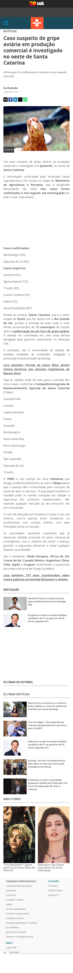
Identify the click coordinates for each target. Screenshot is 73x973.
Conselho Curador (15, 900)
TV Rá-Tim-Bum (55, 891)
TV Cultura (37, 23)
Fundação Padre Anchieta (21, 881)
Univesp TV (53, 895)
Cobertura (11, 891)
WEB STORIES (12, 799)
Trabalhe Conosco (15, 918)
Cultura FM (11, 948)
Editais (9, 904)
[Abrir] (6, 23)
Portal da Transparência (17, 914)
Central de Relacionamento (19, 886)
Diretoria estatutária (15, 909)
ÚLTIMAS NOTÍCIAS (16, 694)
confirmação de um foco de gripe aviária (41, 331)
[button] (5, 99)
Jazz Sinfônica (12, 928)
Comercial (11, 895)
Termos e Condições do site (19, 937)
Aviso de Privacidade (16, 932)
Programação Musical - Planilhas (21, 923)
